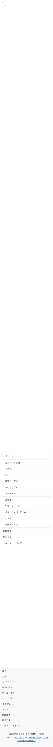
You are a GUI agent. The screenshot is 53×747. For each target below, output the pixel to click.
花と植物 (6, 703)
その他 (8, 469)
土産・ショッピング (12, 543)
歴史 (4, 671)
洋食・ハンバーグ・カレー (17, 512)
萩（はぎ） (10, 456)
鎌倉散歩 (7, 530)
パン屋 (8, 518)
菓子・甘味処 (11, 524)
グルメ (6, 475)
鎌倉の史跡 (7, 687)
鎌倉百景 (7, 537)
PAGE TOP (49, 722)
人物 (4, 676)
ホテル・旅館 (8, 693)
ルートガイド (8, 698)
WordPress (19, 738)
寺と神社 (6, 682)
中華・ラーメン (12, 506)
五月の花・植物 (12, 462)
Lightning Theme (34, 738)
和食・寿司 (10, 493)
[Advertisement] (26, 576)
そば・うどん (11, 487)
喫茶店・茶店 (11, 481)
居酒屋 (8, 499)
